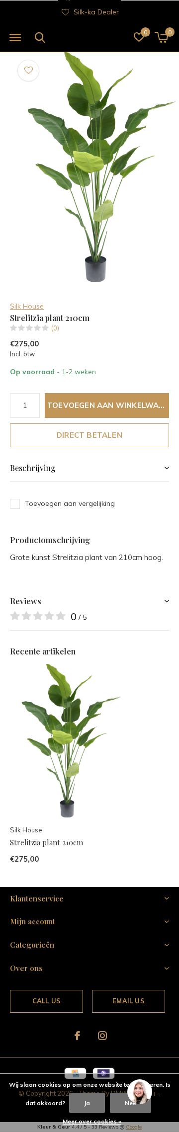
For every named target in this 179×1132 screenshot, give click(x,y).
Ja (87, 1103)
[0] (161, 37)
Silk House (27, 306)
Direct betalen (89, 435)
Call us (46, 1001)
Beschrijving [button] (33, 468)
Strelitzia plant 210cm (46, 842)
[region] (139, 1092)
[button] (15, 37)
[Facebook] (77, 1036)
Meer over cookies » (92, 1121)
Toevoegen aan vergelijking (70, 503)
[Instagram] (102, 1036)
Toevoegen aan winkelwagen (108, 405)
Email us (128, 1001)
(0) (55, 328)
